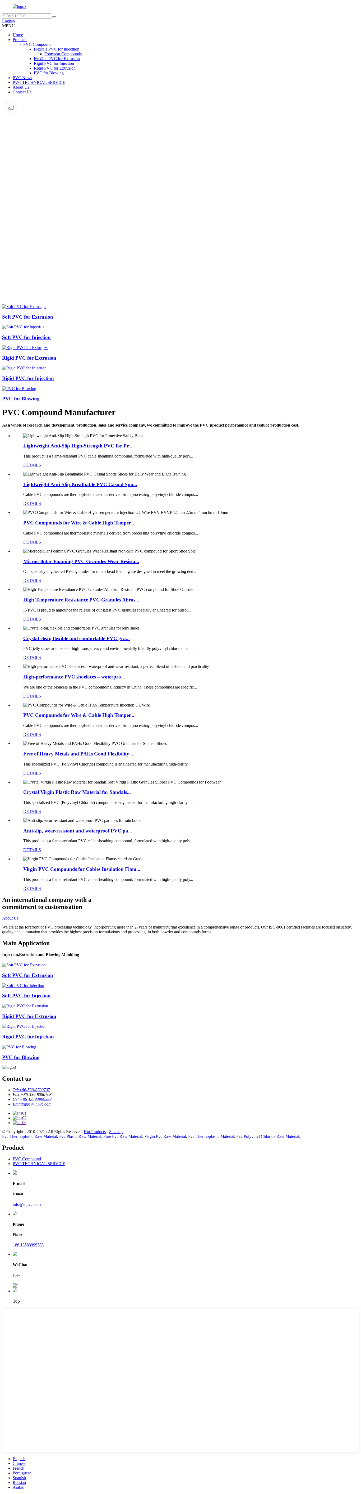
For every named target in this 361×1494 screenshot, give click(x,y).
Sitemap (116, 1131)
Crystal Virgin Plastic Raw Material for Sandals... (77, 792)
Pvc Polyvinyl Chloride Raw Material (267, 1136)
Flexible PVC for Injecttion (56, 49)
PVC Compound (37, 44)
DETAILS (32, 465)
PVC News (22, 77)
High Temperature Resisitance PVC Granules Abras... (81, 600)
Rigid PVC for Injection (54, 63)
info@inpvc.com (27, 1204)
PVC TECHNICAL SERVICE (39, 82)
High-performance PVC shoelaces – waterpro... (74, 677)
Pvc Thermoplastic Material (211, 1136)
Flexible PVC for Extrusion (57, 58)
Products (20, 39)
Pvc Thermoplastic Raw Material (29, 1136)
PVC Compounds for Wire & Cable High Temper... (78, 523)
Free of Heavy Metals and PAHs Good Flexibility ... (79, 754)
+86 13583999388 (28, 1245)
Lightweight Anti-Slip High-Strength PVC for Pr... (77, 446)
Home (18, 35)
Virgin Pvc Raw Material (165, 1136)
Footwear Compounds (63, 54)
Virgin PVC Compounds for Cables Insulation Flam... (81, 869)
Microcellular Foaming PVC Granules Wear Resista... (81, 561)
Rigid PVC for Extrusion (55, 68)
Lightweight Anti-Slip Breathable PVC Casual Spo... (80, 484)
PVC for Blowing (49, 73)
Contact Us (22, 92)
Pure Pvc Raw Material (122, 1136)
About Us (21, 87)
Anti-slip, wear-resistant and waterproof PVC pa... (77, 831)
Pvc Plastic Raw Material (80, 1136)
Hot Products (95, 1131)
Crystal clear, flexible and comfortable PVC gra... (76, 638)
